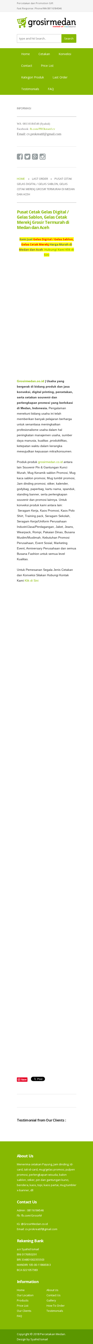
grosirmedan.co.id (50, 462)
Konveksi (65, 54)
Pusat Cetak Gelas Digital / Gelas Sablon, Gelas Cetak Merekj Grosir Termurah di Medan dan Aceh (43, 219)
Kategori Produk (32, 77)
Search (69, 38)
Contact (26, 66)
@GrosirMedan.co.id (34, 1224)
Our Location (25, 1295)
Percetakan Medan (52, 1334)
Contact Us (53, 1295)
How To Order (55, 1305)
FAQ (51, 89)
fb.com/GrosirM (31, 1215)
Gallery (51, 1300)
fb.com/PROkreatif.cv (42, 128)
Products (23, 1300)
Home (25, 54)
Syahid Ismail (39, 1339)
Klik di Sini (31, 580)
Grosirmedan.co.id (30, 381)
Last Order (60, 77)
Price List (47, 66)
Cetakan (44, 54)
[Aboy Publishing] (46, 24)
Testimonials (30, 89)
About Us (52, 1290)
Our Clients (24, 1311)
